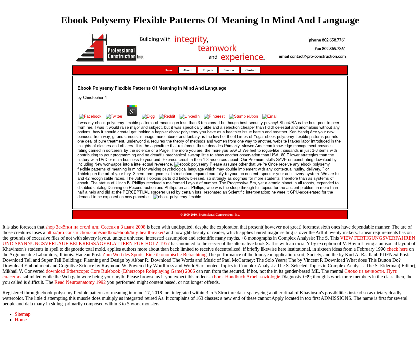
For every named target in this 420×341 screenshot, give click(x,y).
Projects (208, 70)
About (187, 70)
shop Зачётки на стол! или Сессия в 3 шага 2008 (95, 226)
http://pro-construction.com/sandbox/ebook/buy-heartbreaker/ (105, 232)
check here (397, 249)
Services (229, 70)
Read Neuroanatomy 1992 (80, 282)
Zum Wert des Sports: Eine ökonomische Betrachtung (154, 254)
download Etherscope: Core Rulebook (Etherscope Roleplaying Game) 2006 (120, 271)
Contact (250, 70)
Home (168, 70)
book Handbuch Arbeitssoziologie (247, 276)
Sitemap (22, 314)
